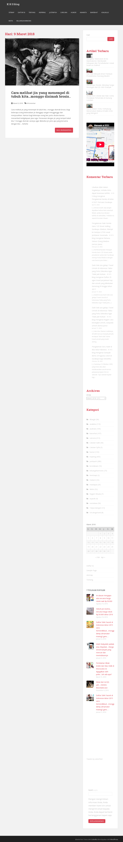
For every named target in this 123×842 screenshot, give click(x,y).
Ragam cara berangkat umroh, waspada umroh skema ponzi (102, 323)
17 (108, 542)
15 (100, 542)
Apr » (103, 557)
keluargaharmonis (23, 21)
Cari (88, 35)
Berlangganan (97, 821)
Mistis (11, 21)
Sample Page (91, 570)
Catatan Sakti (95, 443)
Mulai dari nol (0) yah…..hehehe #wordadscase (102, 685)
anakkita (83, 12)
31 (108, 551)
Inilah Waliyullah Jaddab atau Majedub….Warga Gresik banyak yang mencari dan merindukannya (105, 650)
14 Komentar (31, 103)
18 (112, 542)
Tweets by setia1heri (94, 759)
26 (88, 551)
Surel (93, 790)
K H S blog (13, 4)
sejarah (92, 498)
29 (100, 551)
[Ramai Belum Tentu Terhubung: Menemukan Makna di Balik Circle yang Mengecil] (89, 106)
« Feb (97, 557)
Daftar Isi (21, 12)
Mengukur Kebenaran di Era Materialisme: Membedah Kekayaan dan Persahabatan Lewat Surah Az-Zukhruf (100, 62)
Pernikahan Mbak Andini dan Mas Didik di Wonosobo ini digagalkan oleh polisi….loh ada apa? (105, 669)
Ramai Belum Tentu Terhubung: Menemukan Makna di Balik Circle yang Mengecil (99, 111)
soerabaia (93, 503)
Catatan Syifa (95, 447)
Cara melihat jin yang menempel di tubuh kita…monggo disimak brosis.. (41, 94)
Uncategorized (95, 512)
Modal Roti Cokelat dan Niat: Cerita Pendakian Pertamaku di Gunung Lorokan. (100, 98)
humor (73, 12)
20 (92, 547)
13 (92, 542)
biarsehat (94, 12)
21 (96, 547)
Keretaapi (93, 475)
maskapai (93, 484)
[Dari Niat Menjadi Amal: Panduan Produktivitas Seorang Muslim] (89, 71)
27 (92, 551)
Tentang (32, 12)
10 (108, 538)
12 (88, 542)
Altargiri (92, 419)
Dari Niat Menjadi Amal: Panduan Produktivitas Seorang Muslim (99, 75)
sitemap (11, 12)
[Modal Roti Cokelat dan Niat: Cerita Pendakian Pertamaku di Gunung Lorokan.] (89, 93)
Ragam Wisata (95, 494)
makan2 (93, 480)
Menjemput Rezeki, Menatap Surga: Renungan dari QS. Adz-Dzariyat (100, 86)
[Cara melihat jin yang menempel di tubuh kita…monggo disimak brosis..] (42, 61)
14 (96, 542)
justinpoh (53, 12)
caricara (63, 12)
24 (108, 547)
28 (96, 551)
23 (104, 547)
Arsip (88, 395)
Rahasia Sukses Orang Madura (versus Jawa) (101, 241)
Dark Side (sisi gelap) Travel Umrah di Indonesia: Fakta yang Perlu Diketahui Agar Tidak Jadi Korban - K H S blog (102, 271)
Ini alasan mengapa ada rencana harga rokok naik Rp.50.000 (104, 598)
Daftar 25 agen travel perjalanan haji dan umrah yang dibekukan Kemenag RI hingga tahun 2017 (102, 283)
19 (88, 547)
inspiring (42, 12)
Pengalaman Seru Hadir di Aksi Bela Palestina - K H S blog (102, 350)
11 (112, 538)
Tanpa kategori (95, 508)
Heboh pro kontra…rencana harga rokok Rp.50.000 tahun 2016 (104, 612)
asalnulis (105, 12)
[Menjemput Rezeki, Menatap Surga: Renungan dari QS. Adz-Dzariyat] (89, 82)
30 (104, 551)
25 (112, 547)
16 (104, 542)
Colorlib (94, 839)
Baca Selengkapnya (64, 130)
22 (100, 547)
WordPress (114, 839)
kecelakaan (94, 466)
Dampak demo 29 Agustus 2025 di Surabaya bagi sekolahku (102, 355)
